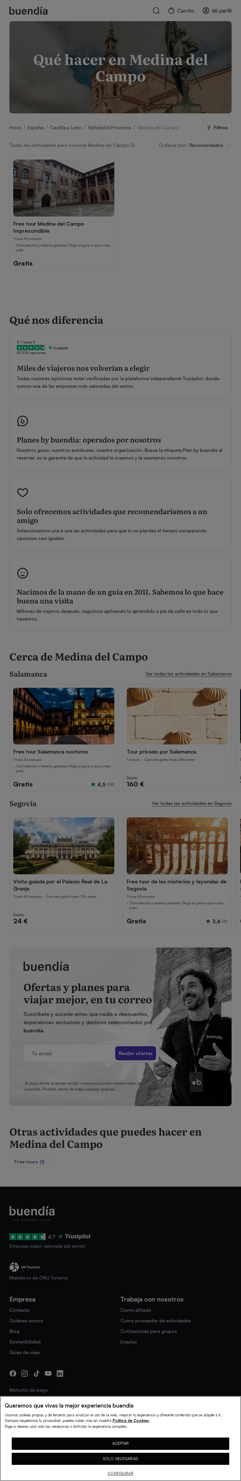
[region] (120, 1438)
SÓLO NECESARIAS (120, 1458)
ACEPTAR (120, 1443)
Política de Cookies (131, 1420)
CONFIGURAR (120, 1473)
